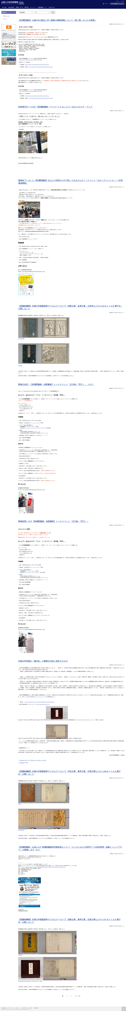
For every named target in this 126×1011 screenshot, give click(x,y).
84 (76, 996)
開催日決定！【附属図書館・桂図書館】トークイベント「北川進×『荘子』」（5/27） (56, 384)
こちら (41, 157)
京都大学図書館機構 (12, 3)
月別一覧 (5, 19)
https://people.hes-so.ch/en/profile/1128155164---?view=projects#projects (45, 867)
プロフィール (37, 431)
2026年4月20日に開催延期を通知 (33, 391)
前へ (63, 996)
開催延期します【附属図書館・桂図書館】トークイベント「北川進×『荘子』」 (53, 521)
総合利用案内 (11, 7)
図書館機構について (42, 7)
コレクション (33, 7)
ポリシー (17, 1008)
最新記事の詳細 (6, 16)
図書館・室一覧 (19, 7)
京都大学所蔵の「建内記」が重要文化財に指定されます (43, 661)
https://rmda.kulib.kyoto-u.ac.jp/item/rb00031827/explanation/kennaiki (39, 702)
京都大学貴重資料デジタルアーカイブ (35, 696)
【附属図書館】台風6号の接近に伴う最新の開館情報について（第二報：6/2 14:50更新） (57, 20)
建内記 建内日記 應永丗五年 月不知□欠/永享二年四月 (30, 981)
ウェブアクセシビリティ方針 (27, 1008)
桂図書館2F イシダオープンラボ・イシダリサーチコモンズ (32, 427)
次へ (80, 996)
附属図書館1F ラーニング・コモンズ (32, 422)
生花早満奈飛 (21, 338)
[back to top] (124, 1009)
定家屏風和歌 (21, 830)
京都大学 (122, 1)
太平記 (19, 804)
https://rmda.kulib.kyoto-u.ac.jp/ (43, 704)
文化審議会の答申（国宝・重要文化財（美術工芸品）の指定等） (33, 760)
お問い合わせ (52, 7)
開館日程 (27, 7)
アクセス (106, 3)
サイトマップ (11, 1008)
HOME (5, 7)
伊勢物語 (20, 365)
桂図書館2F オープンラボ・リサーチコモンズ (30, 572)
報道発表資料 (22, 762)
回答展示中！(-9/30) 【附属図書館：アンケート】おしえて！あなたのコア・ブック (55, 107)
